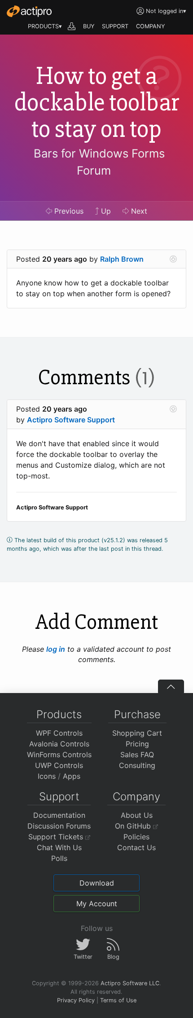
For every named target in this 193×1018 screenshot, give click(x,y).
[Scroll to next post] (173, 258)
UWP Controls (59, 765)
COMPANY (150, 26)
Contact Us (136, 847)
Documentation (59, 815)
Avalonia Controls (59, 743)
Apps (71, 776)
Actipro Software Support (71, 419)
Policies (136, 836)
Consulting (137, 765)
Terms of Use (118, 1000)
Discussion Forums (59, 825)
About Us (137, 815)
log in (55, 649)
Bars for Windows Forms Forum (99, 161)
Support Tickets (56, 836)
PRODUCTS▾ (45, 26)
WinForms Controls (59, 754)
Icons (47, 776)
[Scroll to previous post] (173, 408)
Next (138, 210)
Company (136, 796)
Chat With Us (59, 847)
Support (59, 796)
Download (96, 882)
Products (59, 714)
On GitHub (134, 825)
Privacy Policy (76, 1000)
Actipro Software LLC (130, 983)
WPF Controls (59, 732)
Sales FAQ (137, 754)
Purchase (137, 714)
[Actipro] (29, 11)
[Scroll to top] (171, 686)
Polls (59, 858)
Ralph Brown (122, 258)
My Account (96, 903)
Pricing (137, 743)
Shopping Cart (137, 732)
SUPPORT (115, 26)
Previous (67, 210)
